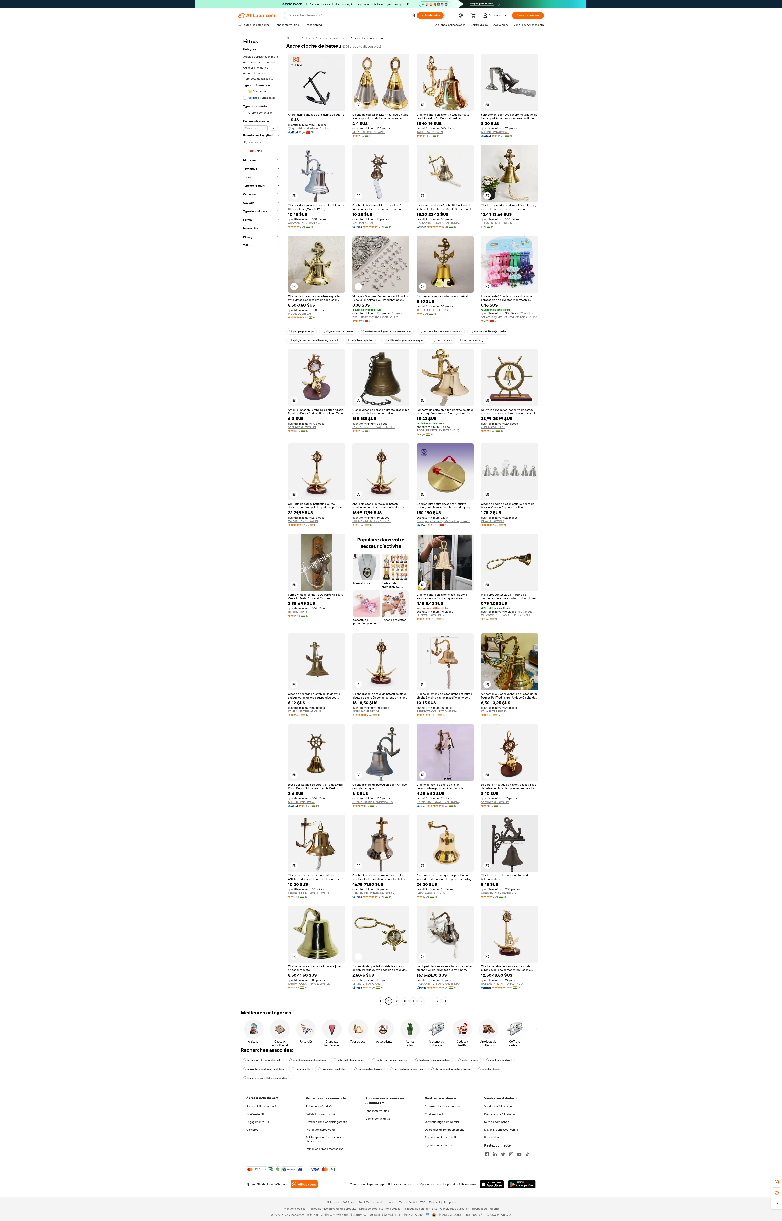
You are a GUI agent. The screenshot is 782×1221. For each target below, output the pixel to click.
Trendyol (434, 1202)
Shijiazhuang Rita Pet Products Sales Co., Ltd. (509, 317)
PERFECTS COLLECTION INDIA (437, 711)
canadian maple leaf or (363, 340)
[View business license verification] (428, 1215)
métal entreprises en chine (392, 1060)
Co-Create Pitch (256, 1114)
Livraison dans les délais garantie (326, 1122)
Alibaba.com (467, 1184)
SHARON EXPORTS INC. (432, 615)
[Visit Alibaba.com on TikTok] (527, 1154)
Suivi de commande (496, 1122)
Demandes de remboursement (444, 1129)
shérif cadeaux (444, 340)
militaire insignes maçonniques (406, 340)
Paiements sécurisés (319, 1106)
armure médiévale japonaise (490, 331)
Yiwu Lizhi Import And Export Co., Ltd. (375, 317)
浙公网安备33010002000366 (457, 1215)
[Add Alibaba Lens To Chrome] (304, 1184)
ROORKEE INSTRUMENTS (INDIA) (438, 430)
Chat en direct (434, 1114)
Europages (450, 1202)
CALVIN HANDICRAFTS (303, 521)
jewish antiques (491, 1069)
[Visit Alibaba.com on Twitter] (503, 1154)
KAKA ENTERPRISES (494, 711)
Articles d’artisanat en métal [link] (368, 38)
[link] (776, 1182)
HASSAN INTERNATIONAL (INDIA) (438, 222)
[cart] (474, 16)
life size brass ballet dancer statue (267, 1077)
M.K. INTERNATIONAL (495, 132)
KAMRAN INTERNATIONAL (305, 711)
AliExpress (332, 1202)
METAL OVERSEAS (300, 313)
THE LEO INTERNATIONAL (433, 310)
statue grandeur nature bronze (453, 1069)
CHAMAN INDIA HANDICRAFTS (308, 222)
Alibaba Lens (264, 1184)
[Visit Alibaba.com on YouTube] (519, 1154)
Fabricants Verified (377, 1111)
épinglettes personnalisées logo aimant (315, 340)
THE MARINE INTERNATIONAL (371, 521)
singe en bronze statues (339, 331)
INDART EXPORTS (492, 521)
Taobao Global (408, 1202)
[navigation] (261, 520)
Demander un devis (377, 1118)
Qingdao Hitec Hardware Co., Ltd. (309, 128)
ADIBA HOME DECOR (366, 711)
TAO (422, 1202)
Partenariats (492, 1137)
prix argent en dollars (334, 1069)
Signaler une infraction (439, 1145)
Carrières (252, 1129)
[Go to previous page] (380, 1001)
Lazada (391, 1202)
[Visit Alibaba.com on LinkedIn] (494, 1154)
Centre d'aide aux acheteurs (442, 1106)
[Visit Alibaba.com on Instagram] (511, 1154)
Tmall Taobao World (371, 1202)
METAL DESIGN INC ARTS (368, 132)
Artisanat (339, 38)
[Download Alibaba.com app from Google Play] (522, 1184)
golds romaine (470, 1060)
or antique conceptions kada (309, 1060)
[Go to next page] (445, 1001)
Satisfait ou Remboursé (320, 1114)
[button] (412, 15)
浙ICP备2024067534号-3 (495, 1215)
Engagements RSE (258, 1122)
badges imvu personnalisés (434, 1060)
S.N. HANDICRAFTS (364, 222)
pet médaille (303, 1069)
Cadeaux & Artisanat (314, 38)
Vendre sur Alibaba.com (499, 1106)
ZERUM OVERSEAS (493, 427)
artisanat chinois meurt (351, 1060)
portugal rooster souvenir (408, 1069)
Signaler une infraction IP (441, 1137)
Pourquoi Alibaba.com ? (261, 1106)
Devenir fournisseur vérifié (501, 1129)
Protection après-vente (321, 1129)
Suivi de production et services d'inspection (325, 1139)
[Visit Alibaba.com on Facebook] (486, 1154)
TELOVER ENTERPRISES (496, 222)
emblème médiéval (501, 1060)
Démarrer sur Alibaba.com (500, 1114)
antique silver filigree (370, 1069)
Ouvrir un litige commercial (442, 1122)
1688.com (349, 1202)
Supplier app (375, 1184)
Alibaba (290, 38)
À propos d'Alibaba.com (262, 1097)
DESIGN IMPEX (297, 612)
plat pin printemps (303, 331)
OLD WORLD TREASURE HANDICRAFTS (506, 615)
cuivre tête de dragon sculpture (265, 1069)
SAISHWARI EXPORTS (302, 427)
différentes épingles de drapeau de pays (388, 331)
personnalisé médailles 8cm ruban (442, 331)
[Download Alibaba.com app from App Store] (492, 1184)
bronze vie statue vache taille (264, 1060)
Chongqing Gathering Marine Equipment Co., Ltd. (445, 521)
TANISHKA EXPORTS (430, 132)
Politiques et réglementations (324, 1148)
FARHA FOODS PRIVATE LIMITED (373, 427)
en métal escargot (474, 340)
